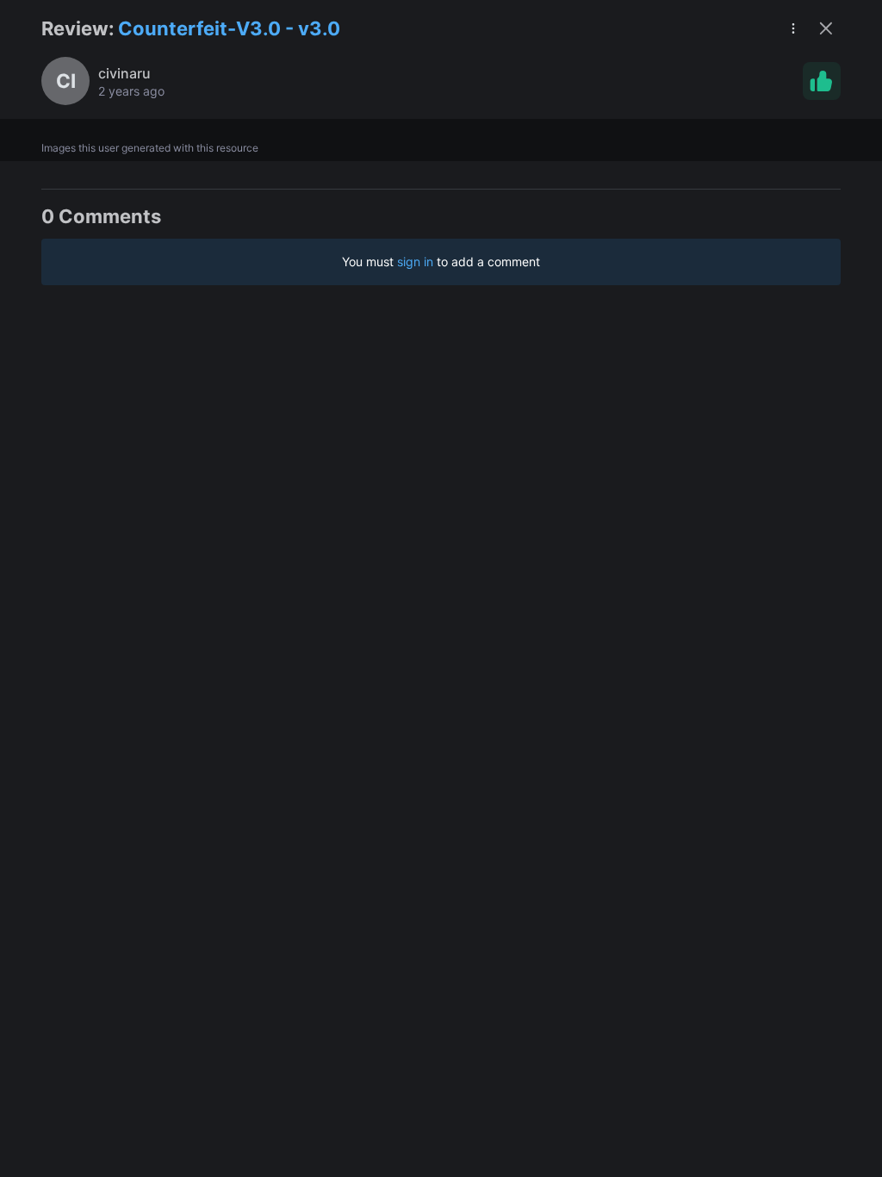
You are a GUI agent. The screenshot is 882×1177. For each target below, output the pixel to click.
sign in (415, 261)
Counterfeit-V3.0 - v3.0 (229, 28)
